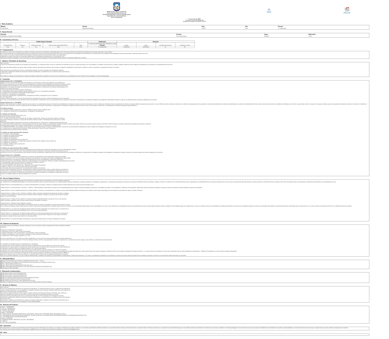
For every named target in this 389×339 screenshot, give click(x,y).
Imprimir (269, 12)
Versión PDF (347, 12)
